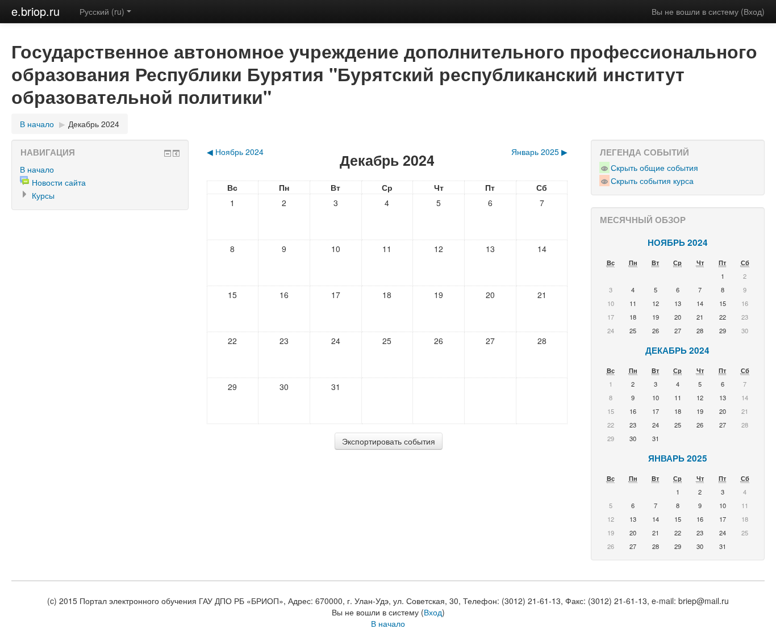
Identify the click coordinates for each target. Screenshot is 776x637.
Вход (753, 11)
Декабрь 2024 (93, 123)
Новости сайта (59, 182)
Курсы (43, 195)
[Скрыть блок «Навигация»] (167, 153)
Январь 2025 (677, 458)
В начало (37, 123)
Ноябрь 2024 (678, 242)
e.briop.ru (35, 11)
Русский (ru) (102, 11)
